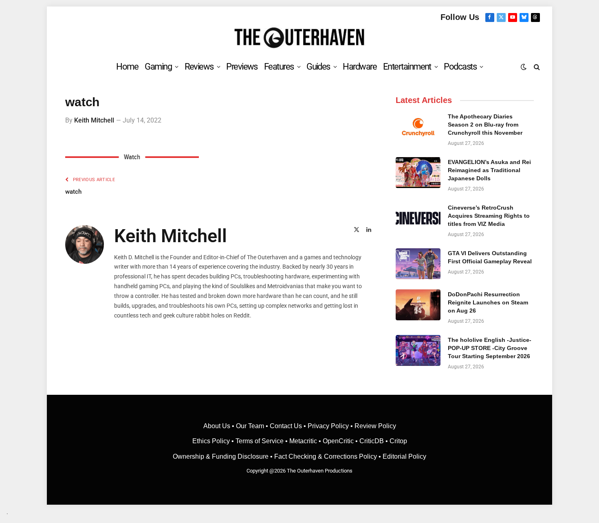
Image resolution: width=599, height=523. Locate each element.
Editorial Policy (404, 456)
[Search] (536, 66)
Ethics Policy (211, 441)
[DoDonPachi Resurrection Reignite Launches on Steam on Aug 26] (418, 304)
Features (279, 66)
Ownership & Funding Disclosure (221, 456)
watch (73, 191)
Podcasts (460, 66)
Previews (242, 66)
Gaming (158, 66)
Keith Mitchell (94, 120)
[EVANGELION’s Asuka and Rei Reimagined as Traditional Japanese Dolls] (418, 172)
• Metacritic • (303, 441)
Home (127, 66)
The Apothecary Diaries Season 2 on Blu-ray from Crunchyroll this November (485, 124)
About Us (217, 425)
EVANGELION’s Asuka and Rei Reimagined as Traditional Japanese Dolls (489, 170)
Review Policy (375, 425)
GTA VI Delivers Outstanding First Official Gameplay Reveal (490, 257)
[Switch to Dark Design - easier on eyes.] (524, 66)
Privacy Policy (328, 425)
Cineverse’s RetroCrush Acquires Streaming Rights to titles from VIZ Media (489, 215)
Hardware (360, 66)
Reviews (199, 66)
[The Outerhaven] (299, 38)
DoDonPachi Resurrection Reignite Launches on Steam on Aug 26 (488, 302)
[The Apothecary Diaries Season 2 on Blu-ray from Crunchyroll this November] (418, 127)
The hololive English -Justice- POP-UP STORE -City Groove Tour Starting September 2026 (489, 348)
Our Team (250, 425)
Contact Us (286, 425)
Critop (398, 441)
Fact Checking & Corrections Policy (325, 456)
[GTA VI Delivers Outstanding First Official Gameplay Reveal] (418, 263)
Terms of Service (260, 441)
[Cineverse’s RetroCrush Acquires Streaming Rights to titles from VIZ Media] (418, 218)
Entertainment (407, 66)
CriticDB (371, 441)
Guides (318, 66)
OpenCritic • (341, 441)
